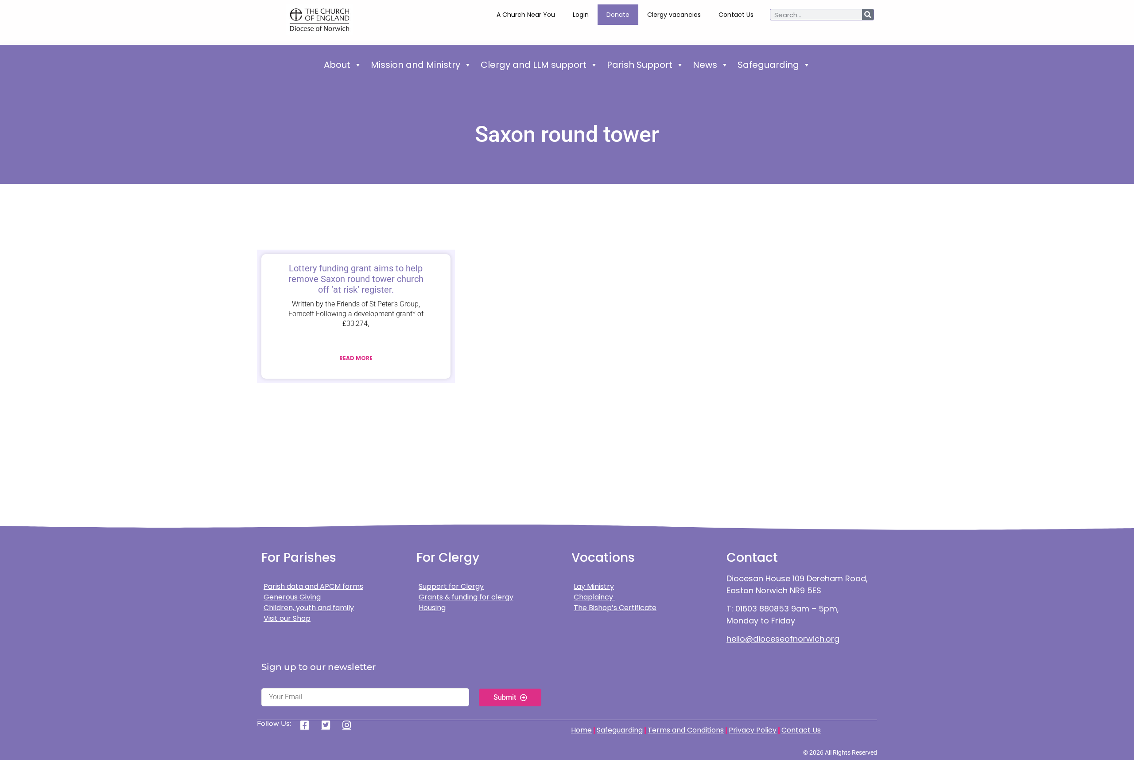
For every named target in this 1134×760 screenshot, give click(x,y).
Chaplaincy (594, 597)
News (705, 65)
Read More (356, 358)
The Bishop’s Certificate (615, 608)
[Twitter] (329, 725)
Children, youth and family (309, 608)
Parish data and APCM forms (313, 586)
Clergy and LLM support (533, 65)
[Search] (868, 14)
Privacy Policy (753, 730)
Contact (752, 557)
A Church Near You (526, 14)
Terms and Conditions (686, 730)
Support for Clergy (451, 586)
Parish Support (639, 65)
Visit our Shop (287, 618)
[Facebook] (307, 725)
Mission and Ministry (415, 65)
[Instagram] (349, 725)
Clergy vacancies (674, 14)
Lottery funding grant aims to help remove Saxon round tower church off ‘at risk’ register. (355, 279)
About (337, 65)
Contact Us (735, 14)
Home (581, 730)
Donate (617, 14)
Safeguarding (768, 65)
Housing (432, 608)
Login (581, 14)
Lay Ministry (594, 586)
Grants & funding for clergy (466, 597)
